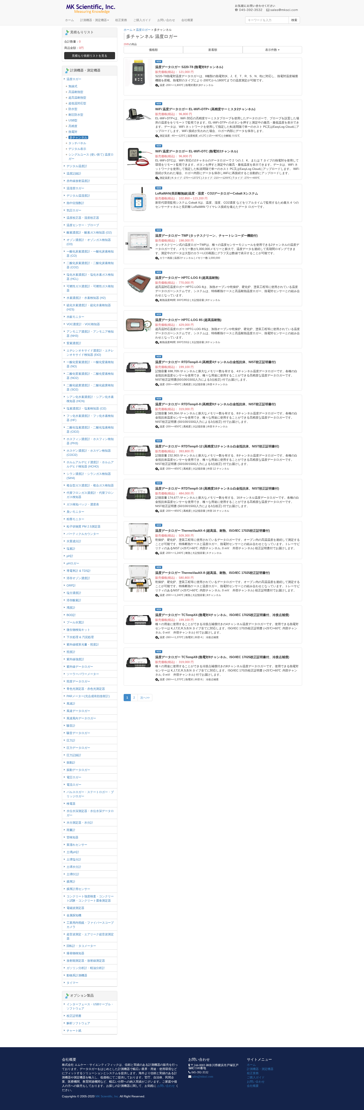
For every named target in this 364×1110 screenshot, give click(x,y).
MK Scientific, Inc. (107, 1096)
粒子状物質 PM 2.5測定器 (83, 526)
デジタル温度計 (77, 166)
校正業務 (121, 20)
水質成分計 (74, 541)
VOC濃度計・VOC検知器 (83, 324)
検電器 (71, 803)
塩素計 (71, 548)
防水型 (72, 109)
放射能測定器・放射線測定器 (86, 960)
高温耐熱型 (75, 92)
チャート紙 (74, 1030)
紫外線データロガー (80, 666)
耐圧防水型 (75, 114)
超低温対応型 (77, 103)
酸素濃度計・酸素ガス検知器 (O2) (89, 232)
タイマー (72, 982)
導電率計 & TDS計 (79, 570)
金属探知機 (74, 915)
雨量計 (71, 830)
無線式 (72, 86)
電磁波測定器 (75, 908)
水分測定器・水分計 (80, 822)
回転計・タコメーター (81, 946)
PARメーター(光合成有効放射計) (88, 696)
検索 (294, 20)
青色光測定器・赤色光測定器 (86, 688)
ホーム (69, 20)
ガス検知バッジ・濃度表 (83, 504)
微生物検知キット (78, 629)
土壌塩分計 (74, 859)
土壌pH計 (73, 852)
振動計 (71, 762)
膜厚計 (71, 881)
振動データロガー (78, 770)
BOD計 (71, 615)
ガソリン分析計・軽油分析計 (86, 968)
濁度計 (71, 607)
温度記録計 (74, 173)
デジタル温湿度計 (78, 195)
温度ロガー (143, 29)
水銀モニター (75, 316)
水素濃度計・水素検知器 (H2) (86, 297)
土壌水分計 (74, 866)
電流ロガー (74, 784)
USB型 (72, 120)
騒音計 (71, 725)
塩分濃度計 (74, 593)
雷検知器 (72, 837)
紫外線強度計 (75, 659)
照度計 (71, 652)
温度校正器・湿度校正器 (83, 217)
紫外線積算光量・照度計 (83, 644)
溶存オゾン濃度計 (78, 578)
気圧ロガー (74, 210)
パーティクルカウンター (83, 534)
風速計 (71, 703)
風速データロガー (78, 711)
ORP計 (71, 585)
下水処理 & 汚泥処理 (80, 637)
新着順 (212, 49)
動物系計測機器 (77, 975)
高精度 (72, 126)
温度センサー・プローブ (83, 225)
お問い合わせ (166, 20)
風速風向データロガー (81, 718)
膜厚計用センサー (78, 889)
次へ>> (145, 697)
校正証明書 (74, 1015)
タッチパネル (77, 143)
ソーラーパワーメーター (83, 674)
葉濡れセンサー (77, 844)
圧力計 (71, 740)
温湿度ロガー (75, 188)
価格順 (153, 49)
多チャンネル (78, 137)
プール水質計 (75, 622)
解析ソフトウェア (78, 1023)
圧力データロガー (78, 747)
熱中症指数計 (75, 203)
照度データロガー (78, 681)
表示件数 (271, 49)
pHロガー (73, 563)
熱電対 (72, 131)
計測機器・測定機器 (93, 20)
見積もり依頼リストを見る (89, 55)
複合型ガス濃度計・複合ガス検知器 (90, 485)
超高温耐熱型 (77, 97)
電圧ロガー (74, 777)
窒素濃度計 (74, 343)
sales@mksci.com (202, 1076)
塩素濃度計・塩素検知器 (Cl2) (86, 408)
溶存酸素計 (74, 600)
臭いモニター (75, 511)
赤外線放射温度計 (78, 181)
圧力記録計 (74, 755)
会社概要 (187, 20)
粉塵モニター (75, 519)
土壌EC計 (73, 874)
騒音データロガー (78, 733)
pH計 (70, 556)
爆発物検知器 (75, 953)
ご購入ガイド (142, 20)
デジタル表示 (77, 148)
